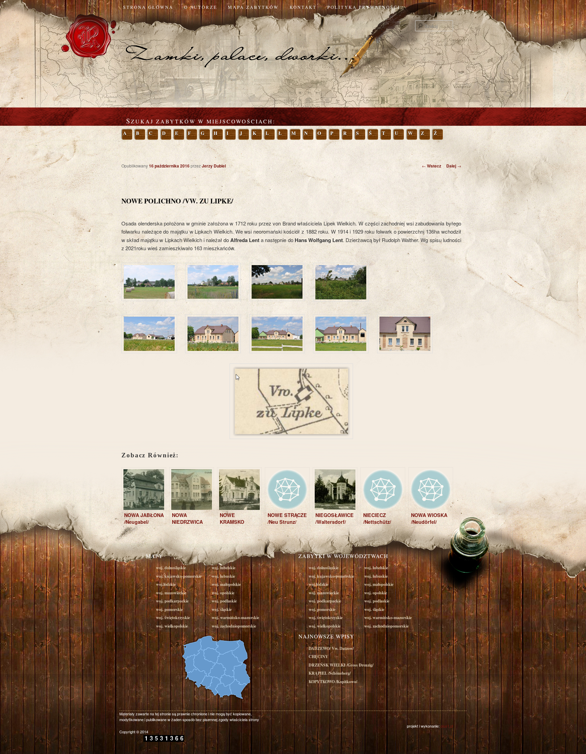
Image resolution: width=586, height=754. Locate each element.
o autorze (200, 7)
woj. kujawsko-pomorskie (178, 576)
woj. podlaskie (224, 601)
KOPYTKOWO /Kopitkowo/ (333, 681)
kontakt (303, 7)
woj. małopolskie (226, 584)
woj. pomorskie (169, 609)
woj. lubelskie (223, 568)
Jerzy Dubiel (214, 166)
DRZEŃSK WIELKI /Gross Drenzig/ (341, 665)
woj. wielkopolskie (172, 626)
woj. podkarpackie (172, 601)
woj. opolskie (223, 593)
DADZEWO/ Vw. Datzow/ (331, 648)
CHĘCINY (318, 656)
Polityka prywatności (363, 7)
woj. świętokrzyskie (173, 617)
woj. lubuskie (223, 576)
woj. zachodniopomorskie (234, 626)
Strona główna (148, 7)
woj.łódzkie (166, 584)
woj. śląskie (222, 609)
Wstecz (431, 166)
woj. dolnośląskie (171, 568)
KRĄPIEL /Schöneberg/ (330, 673)
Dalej (453, 166)
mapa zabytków (253, 7)
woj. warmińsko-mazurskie (235, 617)
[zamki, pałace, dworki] (293, 42)
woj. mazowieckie (171, 593)
